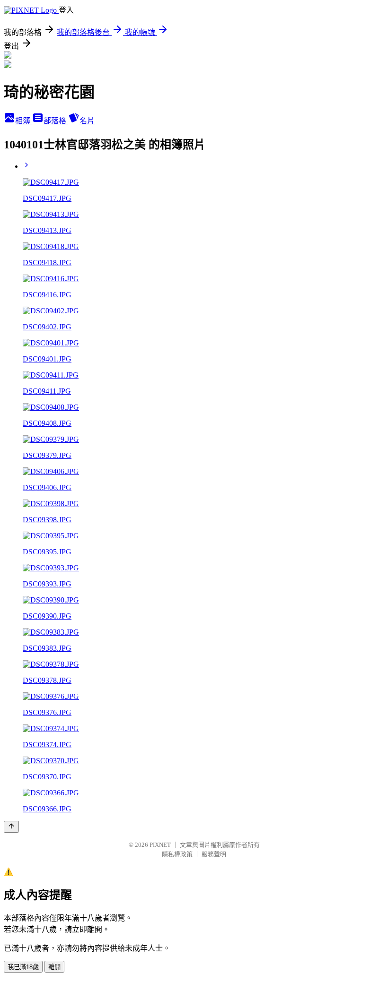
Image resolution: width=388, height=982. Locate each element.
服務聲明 (214, 854)
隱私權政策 (177, 854)
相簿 (23, 121)
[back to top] (11, 827)
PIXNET (160, 844)
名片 (87, 121)
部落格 (56, 121)
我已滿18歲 (23, 967)
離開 (54, 967)
